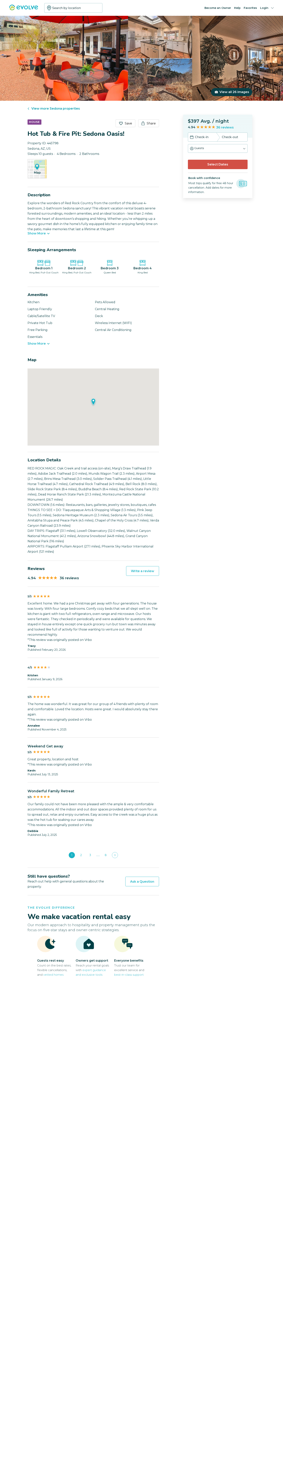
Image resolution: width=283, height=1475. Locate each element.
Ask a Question (142, 881)
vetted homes (53, 974)
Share (151, 123)
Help (237, 8)
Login (264, 8)
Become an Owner (217, 8)
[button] (218, 148)
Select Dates (217, 164)
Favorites (250, 8)
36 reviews (225, 127)
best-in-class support (129, 974)
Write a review (142, 571)
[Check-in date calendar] (191, 137)
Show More (37, 233)
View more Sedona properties (55, 108)
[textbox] (73, 8)
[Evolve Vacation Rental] (23, 9)
